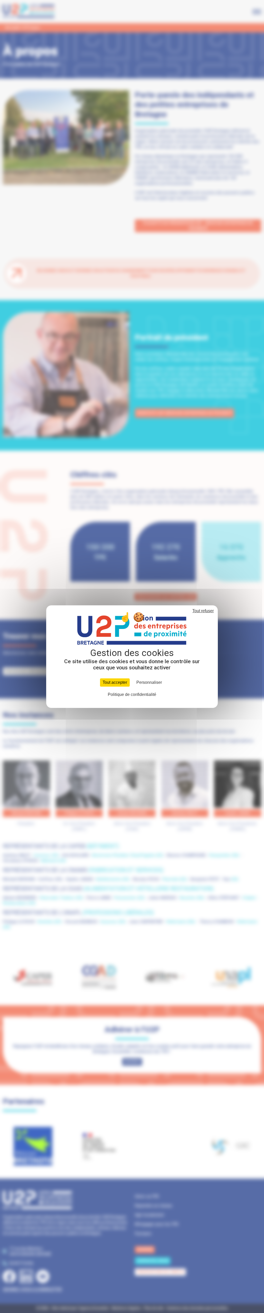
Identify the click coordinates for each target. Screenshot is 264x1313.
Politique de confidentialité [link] (132, 694)
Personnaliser (149, 682)
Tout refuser (203, 611)
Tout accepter (115, 682)
